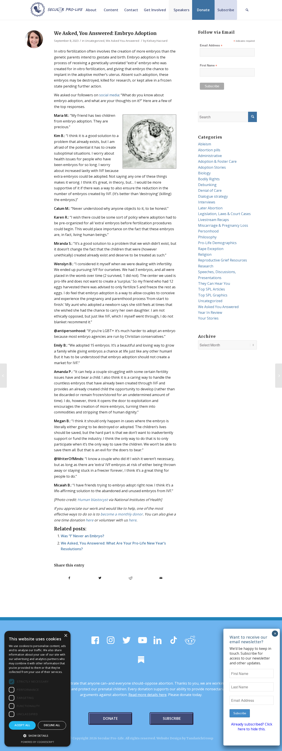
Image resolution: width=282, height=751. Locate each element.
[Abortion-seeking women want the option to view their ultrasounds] (3, 376)
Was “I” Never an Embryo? (82, 536)
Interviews (206, 202)
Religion (205, 254)
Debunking (207, 184)
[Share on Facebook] (69, 578)
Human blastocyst (93, 499)
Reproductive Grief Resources (222, 260)
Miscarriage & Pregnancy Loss (223, 225)
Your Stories (208, 318)
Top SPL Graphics (212, 295)
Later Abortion (210, 208)
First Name (208, 66)
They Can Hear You (214, 283)
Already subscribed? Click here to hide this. (251, 726)
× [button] (65, 635)
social (103, 95)
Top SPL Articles (211, 289)
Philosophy (207, 237)
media (114, 95)
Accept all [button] (22, 725)
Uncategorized (94, 41)
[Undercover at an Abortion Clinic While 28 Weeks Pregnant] (278, 376)
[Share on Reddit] (130, 578)
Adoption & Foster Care (217, 161)
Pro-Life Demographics (217, 242)
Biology (204, 173)
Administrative (210, 155)
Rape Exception (210, 248)
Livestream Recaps (213, 219)
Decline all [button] (52, 725)
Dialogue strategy (213, 196)
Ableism (204, 144)
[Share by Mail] (161, 578)
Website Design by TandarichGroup (184, 738)
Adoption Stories (212, 167)
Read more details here (147, 694)
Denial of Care (210, 190)
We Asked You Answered (122, 41)
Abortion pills (209, 150)
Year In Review (210, 312)
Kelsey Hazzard (157, 41)
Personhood (208, 231)
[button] (37, 736)
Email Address (211, 46)
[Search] (247, 10)
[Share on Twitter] (100, 578)
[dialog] (37, 689)
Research (205, 266)
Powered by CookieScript (37, 742)
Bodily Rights (209, 179)
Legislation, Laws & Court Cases (224, 213)
